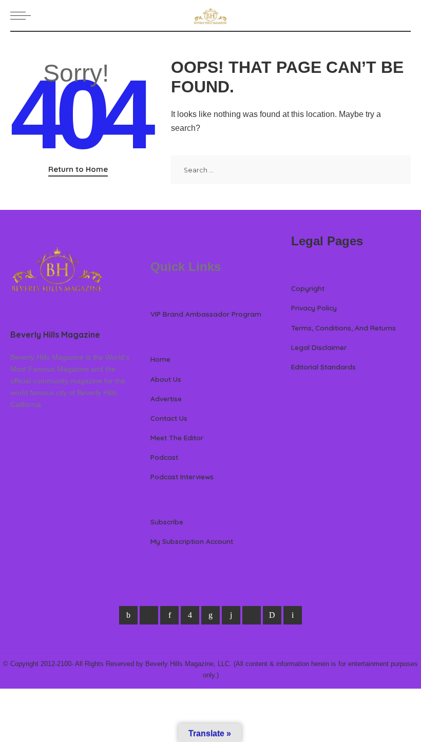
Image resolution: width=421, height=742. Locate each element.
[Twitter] (149, 615)
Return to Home (78, 169)
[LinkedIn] (210, 615)
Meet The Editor (176, 437)
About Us (165, 379)
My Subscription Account (191, 541)
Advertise (166, 398)
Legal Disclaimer (319, 347)
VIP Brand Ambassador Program (205, 313)
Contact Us (168, 418)
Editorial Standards (323, 366)
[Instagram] (190, 615)
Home (160, 359)
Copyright (307, 288)
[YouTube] (251, 615)
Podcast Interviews (182, 476)
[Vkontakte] (292, 615)
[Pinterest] (169, 615)
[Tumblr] (231, 615)
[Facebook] (128, 615)
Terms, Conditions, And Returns (343, 327)
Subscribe (166, 521)
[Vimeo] (272, 615)
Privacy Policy (314, 307)
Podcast (164, 457)
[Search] (404, 15)
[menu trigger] (23, 15)
